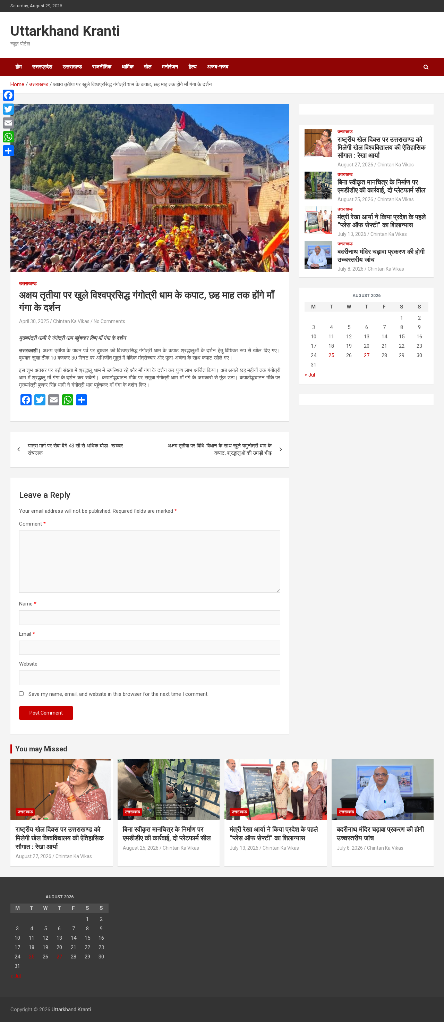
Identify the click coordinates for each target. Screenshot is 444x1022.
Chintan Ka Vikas (71, 321)
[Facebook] (8, 95)
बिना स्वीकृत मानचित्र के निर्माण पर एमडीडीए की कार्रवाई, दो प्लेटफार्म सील (381, 186)
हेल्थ (193, 67)
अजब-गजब (217, 67)
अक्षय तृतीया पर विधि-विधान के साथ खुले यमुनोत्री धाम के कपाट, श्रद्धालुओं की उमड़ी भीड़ (220, 449)
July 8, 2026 (351, 269)
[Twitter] (8, 109)
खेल (148, 67)
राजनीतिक (101, 67)
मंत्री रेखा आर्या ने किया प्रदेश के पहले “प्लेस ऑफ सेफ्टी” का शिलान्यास (382, 221)
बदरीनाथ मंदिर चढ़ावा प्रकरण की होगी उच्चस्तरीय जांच (381, 256)
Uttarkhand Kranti (65, 31)
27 (366, 355)
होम (19, 67)
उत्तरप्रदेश (42, 67)
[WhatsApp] (8, 137)
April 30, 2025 (34, 321)
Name (27, 604)
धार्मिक (128, 67)
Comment (32, 524)
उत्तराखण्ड (72, 67)
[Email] (8, 123)
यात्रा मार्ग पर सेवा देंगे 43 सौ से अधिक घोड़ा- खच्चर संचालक (75, 449)
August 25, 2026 (355, 199)
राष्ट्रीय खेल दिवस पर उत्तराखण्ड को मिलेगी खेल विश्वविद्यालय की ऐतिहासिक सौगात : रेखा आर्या (382, 147)
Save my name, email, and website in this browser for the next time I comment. (118, 694)
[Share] (8, 151)
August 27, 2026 (355, 164)
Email (27, 634)
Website (28, 664)
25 (331, 355)
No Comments (109, 321)
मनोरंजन (170, 67)
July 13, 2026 (352, 234)
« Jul (310, 375)
